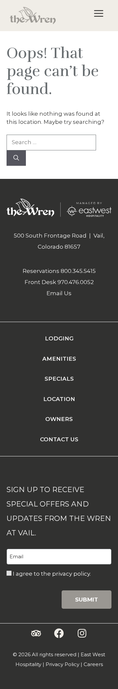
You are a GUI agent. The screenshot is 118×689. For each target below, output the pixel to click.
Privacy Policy (62, 664)
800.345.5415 (78, 271)
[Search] (16, 158)
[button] (36, 633)
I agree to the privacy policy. (52, 573)
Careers (93, 664)
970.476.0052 (75, 282)
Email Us (59, 293)
